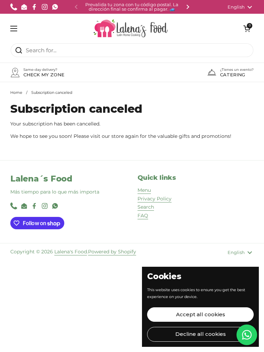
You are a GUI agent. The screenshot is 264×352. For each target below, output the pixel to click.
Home (16, 92)
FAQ (143, 215)
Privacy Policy (155, 199)
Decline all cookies (200, 334)
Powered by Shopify (112, 252)
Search (146, 207)
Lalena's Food (70, 252)
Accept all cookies (200, 314)
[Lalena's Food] (130, 28)
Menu (144, 190)
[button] (247, 28)
